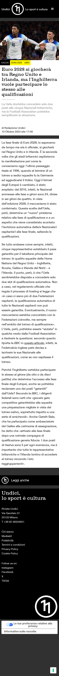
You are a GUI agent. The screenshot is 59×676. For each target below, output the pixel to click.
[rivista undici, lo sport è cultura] (25, 9)
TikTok (5, 580)
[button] (52, 9)
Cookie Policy (10, 553)
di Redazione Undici (13, 127)
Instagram (7, 567)
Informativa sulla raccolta (20, 631)
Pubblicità (7, 540)
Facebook (7, 571)
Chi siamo (8, 531)
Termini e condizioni (13, 544)
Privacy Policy (10, 549)
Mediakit (7, 536)
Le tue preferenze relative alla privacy (33, 625)
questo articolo (34, 343)
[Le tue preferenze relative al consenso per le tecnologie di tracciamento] (53, 670)
